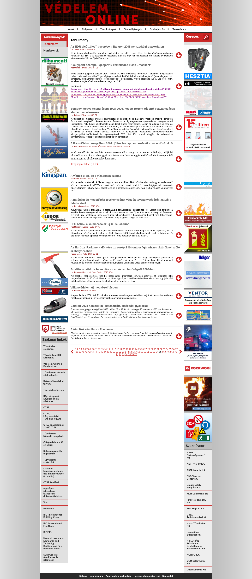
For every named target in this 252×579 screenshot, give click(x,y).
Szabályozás (157, 29)
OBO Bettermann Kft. (196, 562)
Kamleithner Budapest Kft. (194, 533)
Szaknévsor (179, 29)
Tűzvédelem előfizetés (49, 347)
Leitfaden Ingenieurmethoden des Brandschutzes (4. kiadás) (53, 472)
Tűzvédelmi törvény (53, 390)
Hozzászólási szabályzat (147, 576)
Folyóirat (87, 29)
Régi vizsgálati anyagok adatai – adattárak (52, 399)
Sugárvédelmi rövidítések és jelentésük (50, 557)
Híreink (70, 29)
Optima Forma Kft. (196, 569)
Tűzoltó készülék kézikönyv (52, 356)
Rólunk (83, 576)
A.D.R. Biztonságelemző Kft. (196, 455)
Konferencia (51, 50)
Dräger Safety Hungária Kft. (194, 486)
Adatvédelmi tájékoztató (118, 576)
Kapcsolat (167, 576)
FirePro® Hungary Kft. (196, 501)
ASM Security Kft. (196, 470)
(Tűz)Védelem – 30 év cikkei (53, 443)
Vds (45, 502)
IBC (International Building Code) (52, 516)
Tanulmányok (108, 29)
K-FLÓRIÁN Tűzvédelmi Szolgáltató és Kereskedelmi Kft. (196, 545)
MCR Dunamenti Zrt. (197, 493)
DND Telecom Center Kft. (194, 477)
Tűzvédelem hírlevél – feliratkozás (54, 373)
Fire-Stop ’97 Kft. (196, 508)
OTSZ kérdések (51, 482)
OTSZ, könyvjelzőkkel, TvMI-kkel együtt (52, 416)
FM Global (48, 508)
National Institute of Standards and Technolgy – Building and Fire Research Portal (53, 543)
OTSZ (46, 407)
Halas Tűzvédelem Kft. (196, 524)
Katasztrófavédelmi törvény (53, 382)
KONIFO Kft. (193, 555)
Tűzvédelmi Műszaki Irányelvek (53, 435)
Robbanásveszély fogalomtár (52, 452)
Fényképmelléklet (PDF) (84, 164)
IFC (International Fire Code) (52, 524)
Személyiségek (133, 29)
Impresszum (96, 576)
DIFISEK (47, 532)
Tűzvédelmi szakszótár (49, 461)
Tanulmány (50, 43)
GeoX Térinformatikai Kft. (197, 516)
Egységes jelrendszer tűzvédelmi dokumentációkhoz (53, 492)
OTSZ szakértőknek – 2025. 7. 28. (53, 426)
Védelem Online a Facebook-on (52, 365)
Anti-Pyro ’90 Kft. (196, 464)
